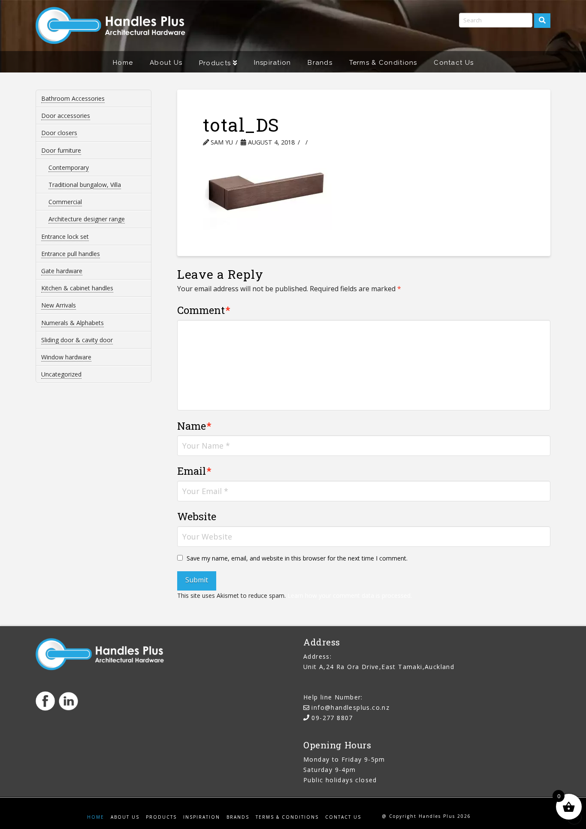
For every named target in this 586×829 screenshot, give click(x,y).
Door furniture (61, 150)
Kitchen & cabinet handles (77, 288)
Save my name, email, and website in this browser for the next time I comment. (297, 558)
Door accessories (65, 116)
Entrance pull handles (70, 254)
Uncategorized (61, 374)
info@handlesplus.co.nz (350, 707)
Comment (204, 310)
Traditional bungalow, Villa (84, 185)
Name (194, 426)
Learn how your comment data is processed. (349, 595)
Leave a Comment (348, 142)
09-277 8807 (332, 718)
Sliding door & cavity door (77, 340)
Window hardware (66, 357)
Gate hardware (61, 271)
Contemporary (68, 167)
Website (196, 516)
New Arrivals (58, 305)
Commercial (65, 202)
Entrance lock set (65, 236)
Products (161, 817)
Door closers (59, 133)
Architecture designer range (86, 219)
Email (194, 471)
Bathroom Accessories (73, 98)
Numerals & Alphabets (72, 323)
